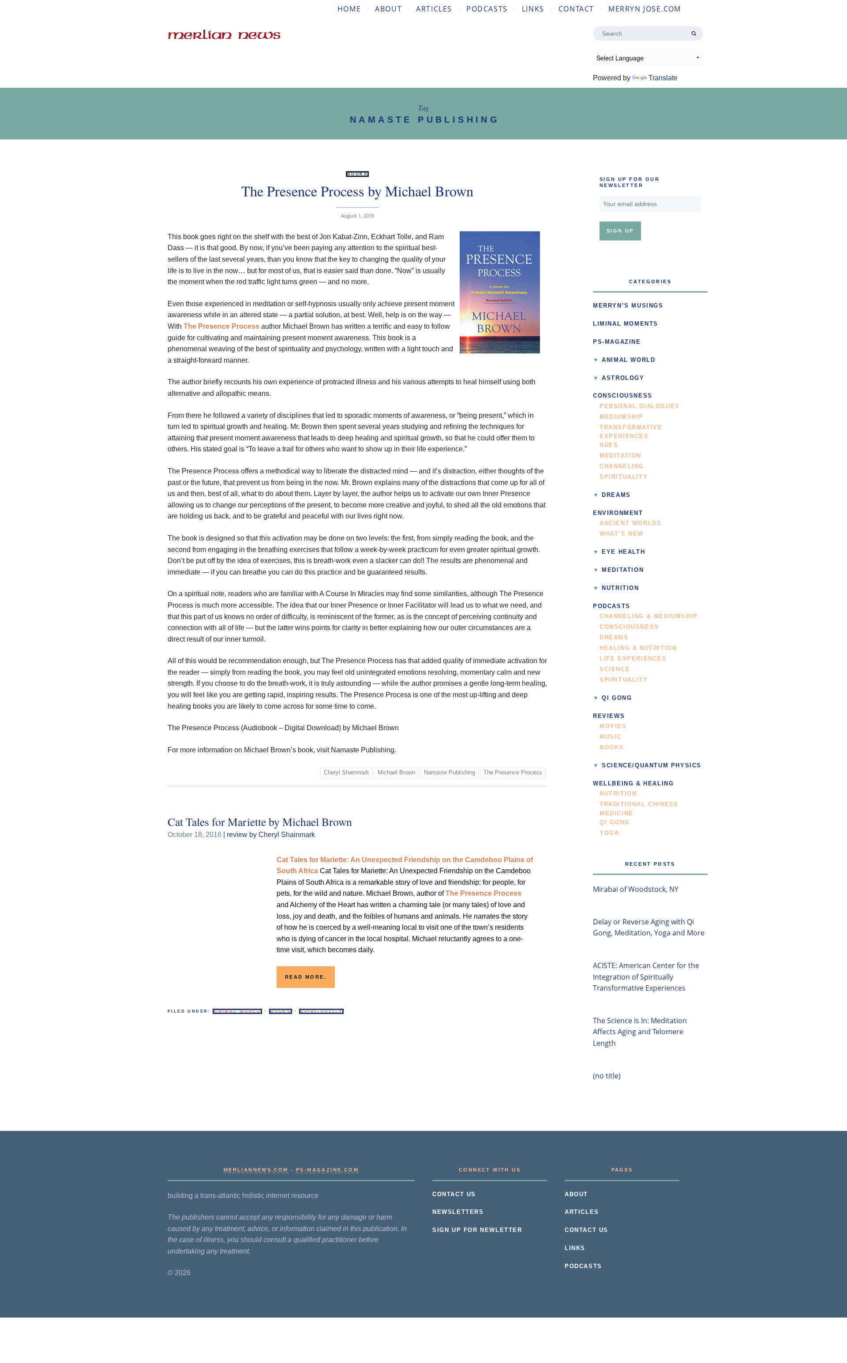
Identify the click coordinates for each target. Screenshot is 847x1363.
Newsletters (458, 1212)
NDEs (609, 445)
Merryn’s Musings (628, 306)
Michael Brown (396, 773)
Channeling (622, 466)
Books (357, 174)
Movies (613, 726)
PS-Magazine (617, 342)
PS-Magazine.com (327, 1169)
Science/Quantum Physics (651, 765)
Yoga (609, 833)
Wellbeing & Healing (633, 784)
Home (349, 9)
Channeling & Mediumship (649, 616)
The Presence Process (221, 326)
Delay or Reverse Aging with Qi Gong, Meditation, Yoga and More (649, 927)
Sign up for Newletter (477, 1230)
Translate (663, 78)
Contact (576, 9)
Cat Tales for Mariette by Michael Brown (260, 821)
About (388, 9)
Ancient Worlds (630, 523)
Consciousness (622, 396)
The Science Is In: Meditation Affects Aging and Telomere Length (640, 1032)
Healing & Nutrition (638, 648)
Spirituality (321, 1011)
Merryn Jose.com (644, 9)
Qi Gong (617, 698)
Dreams (616, 495)
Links (533, 9)
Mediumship (622, 417)
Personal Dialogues (640, 406)
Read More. (305, 977)
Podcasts (487, 9)
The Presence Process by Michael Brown (357, 190)
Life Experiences (633, 659)
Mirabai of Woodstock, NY (635, 889)
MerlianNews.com (256, 1169)
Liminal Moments (625, 324)
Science (615, 669)
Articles (434, 9)
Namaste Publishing (449, 773)
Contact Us (454, 1194)
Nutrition (620, 588)
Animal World (237, 1011)
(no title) (607, 1076)
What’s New (622, 534)
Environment (618, 513)
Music (611, 737)
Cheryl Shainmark (346, 773)
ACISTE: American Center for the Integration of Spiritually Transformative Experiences (646, 977)
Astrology (623, 378)
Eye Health (623, 552)
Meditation (620, 456)
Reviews (609, 716)
